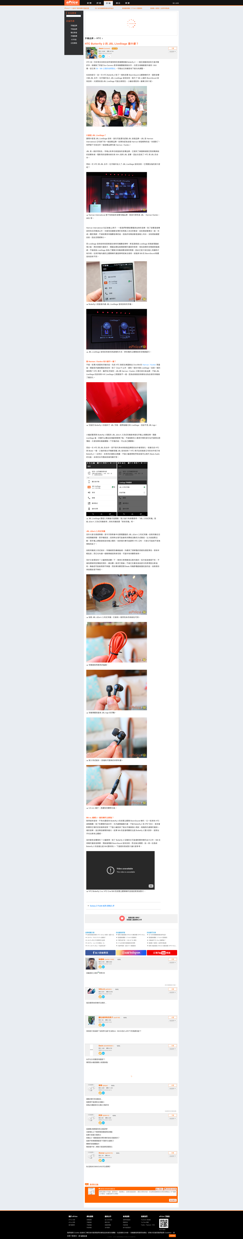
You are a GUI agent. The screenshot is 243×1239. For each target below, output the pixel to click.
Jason (104, 48)
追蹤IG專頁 (131, 952)
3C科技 (74, 39)
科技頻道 (89, 1227)
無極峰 (106, 959)
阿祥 (104, 1115)
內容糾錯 (125, 1225)
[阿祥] (91, 1119)
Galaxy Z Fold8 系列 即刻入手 (102, 905)
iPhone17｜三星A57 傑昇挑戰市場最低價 (76, 8)
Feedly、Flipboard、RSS (148, 1225)
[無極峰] (91, 963)
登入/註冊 (176, 3)
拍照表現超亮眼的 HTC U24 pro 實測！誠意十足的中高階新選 (101, 935)
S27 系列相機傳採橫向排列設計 (104, 8)
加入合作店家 (108, 1220)
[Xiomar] (91, 1157)
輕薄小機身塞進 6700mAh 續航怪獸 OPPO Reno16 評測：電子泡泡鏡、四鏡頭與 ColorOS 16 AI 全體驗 (132, 935)
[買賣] (127, 3)
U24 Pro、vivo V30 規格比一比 (95, 943)
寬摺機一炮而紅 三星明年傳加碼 (159, 8)
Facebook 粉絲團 (146, 1220)
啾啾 (103, 1085)
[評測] (98, 3)
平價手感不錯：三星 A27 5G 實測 (127, 940)
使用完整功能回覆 (171, 1189)
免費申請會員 (126, 1220)
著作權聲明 (72, 1225)
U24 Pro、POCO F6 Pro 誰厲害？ (96, 937)
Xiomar (106, 1153)
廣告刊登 (107, 1222)
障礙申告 (125, 1222)
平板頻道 (89, 1225)
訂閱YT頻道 (162, 952)
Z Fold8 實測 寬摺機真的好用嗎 (126, 943)
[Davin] (91, 1050)
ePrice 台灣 (72, 1220)
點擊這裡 (84, 1236)
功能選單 (172, 51)
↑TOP (183, 1227)
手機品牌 (74, 25)
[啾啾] (91, 1090)
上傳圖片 (160, 1189)
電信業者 (74, 32)
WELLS (105, 989)
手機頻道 (89, 1222)
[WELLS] (91, 993)
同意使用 (172, 1235)
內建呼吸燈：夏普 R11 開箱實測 (127, 946)
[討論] (108, 3)
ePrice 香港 (72, 1222)
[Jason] (91, 53)
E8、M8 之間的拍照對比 (106, 68)
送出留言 (173, 1200)
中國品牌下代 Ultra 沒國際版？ (157, 940)
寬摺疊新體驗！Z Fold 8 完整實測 (132, 8)
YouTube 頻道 (145, 1222)
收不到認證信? (127, 1227)
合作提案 (107, 1227)
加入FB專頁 (100, 952)
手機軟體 (74, 36)
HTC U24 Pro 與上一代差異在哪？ (96, 946)
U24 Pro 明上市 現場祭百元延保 (96, 940)
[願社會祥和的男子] (91, 1022)
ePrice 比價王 (72, 2)
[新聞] (89, 3)
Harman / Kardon (149, 364)
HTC (98, 38)
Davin (106, 1045)
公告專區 (74, 43)
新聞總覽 (89, 1220)
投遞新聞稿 (108, 1225)
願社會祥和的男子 (109, 1017)
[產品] (117, 3)
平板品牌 (74, 29)
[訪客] (91, 1193)
